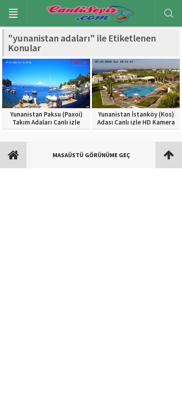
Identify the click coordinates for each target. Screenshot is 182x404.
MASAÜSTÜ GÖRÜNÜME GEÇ (91, 155)
